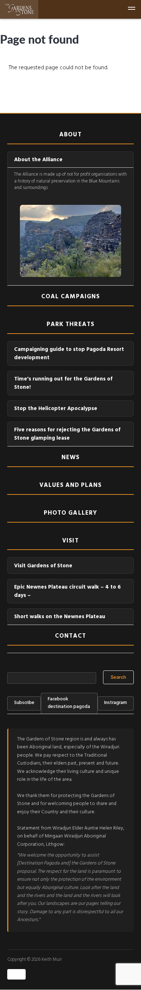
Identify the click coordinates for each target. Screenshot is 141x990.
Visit (70, 542)
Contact (70, 637)
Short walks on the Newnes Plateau (59, 617)
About (70, 136)
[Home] (19, 9)
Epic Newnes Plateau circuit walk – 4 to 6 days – (67, 591)
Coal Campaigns (70, 298)
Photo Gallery (70, 514)
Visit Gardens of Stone (43, 566)
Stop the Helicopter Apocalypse (55, 409)
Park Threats (70, 326)
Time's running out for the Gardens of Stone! (63, 383)
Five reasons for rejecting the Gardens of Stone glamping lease (67, 434)
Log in (16, 974)
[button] (131, 9)
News (70, 459)
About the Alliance (38, 160)
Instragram (115, 703)
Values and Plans (70, 486)
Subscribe (24, 703)
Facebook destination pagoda (69, 703)
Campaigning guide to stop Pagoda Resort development (69, 354)
